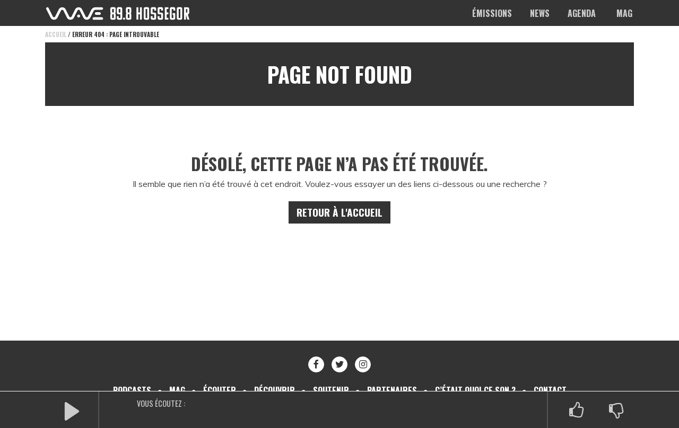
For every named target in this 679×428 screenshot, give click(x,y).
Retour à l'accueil (339, 212)
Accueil (55, 34)
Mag (624, 13)
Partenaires (392, 390)
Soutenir (331, 390)
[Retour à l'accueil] (117, 13)
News (540, 13)
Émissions (492, 13)
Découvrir (274, 390)
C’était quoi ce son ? (475, 390)
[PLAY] (71, 410)
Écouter (219, 390)
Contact (550, 390)
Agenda (582, 13)
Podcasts (132, 390)
